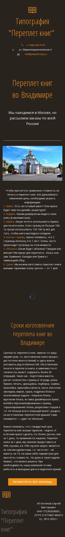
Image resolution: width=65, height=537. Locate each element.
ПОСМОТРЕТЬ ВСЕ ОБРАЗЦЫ (32, 481)
